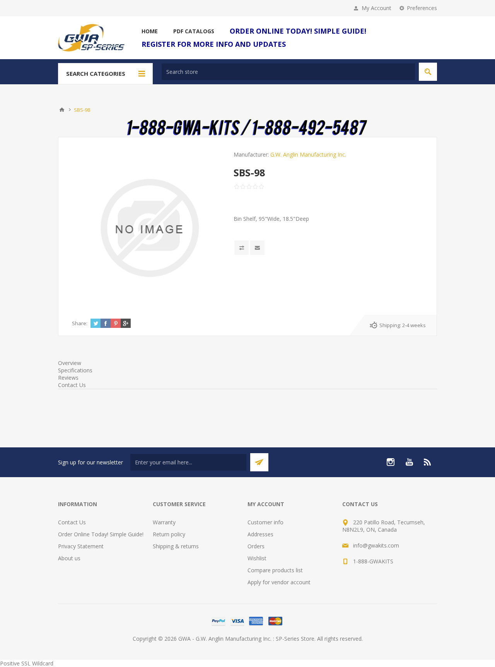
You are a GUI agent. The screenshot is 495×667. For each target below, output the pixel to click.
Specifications (75, 370)
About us (69, 558)
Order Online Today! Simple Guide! (100, 534)
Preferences (422, 8)
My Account (376, 8)
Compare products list (275, 570)
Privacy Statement (81, 546)
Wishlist (257, 558)
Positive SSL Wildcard (26, 663)
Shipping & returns (176, 546)
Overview (69, 363)
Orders (256, 546)
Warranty (164, 522)
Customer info (265, 522)
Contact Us (72, 385)
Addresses (260, 534)
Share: (79, 323)
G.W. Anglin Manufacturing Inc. (308, 154)
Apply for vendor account (279, 582)
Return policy (169, 534)
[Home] (62, 110)
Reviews (68, 377)
